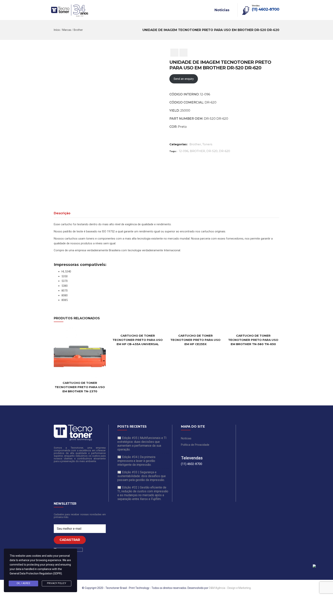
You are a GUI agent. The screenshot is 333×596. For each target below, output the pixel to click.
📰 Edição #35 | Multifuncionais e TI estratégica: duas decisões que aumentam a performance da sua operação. (141, 443)
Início (57, 29)
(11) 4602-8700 (265, 9)
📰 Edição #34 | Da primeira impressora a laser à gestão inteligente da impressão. (136, 461)
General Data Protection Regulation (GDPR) (36, 573)
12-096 (183, 151)
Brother (78, 29)
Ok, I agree (23, 583)
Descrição (62, 213)
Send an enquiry (184, 79)
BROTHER (197, 151)
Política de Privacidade (195, 444)
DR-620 (224, 151)
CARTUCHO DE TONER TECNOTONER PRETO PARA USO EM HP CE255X (195, 340)
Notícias (221, 10)
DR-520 (212, 151)
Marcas (66, 29)
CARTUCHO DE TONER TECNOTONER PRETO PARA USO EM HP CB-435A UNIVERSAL (138, 340)
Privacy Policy (56, 583)
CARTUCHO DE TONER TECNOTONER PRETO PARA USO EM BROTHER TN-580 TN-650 (253, 340)
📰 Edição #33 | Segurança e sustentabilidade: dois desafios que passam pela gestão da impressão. (141, 476)
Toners (207, 144)
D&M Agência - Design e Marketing (230, 587)
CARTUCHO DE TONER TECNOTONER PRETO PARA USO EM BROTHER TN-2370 (80, 387)
